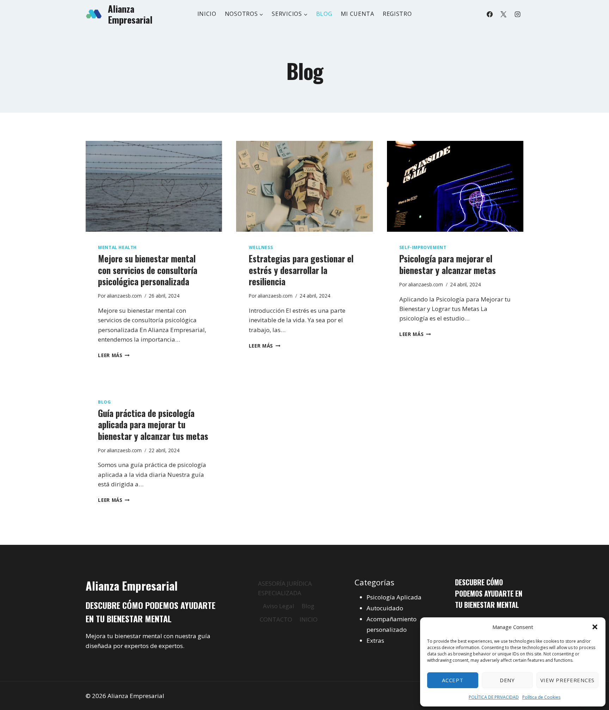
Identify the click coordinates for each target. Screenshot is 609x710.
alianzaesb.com (124, 295)
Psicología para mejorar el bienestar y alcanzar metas (447, 264)
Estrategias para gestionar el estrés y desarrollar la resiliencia (301, 270)
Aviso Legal (278, 606)
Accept (452, 680)
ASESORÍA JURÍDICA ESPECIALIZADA (285, 588)
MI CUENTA (357, 14)
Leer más (114, 355)
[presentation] (154, 186)
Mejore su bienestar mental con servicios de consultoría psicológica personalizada (147, 270)
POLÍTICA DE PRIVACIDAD (494, 697)
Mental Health (117, 247)
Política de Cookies (541, 697)
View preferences (567, 680)
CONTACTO (276, 619)
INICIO (206, 14)
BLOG (324, 14)
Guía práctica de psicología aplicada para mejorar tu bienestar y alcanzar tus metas (153, 424)
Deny (507, 680)
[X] (504, 14)
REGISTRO (397, 14)
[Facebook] (490, 14)
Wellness (261, 247)
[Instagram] (517, 14)
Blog (104, 402)
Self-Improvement (423, 247)
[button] (594, 626)
